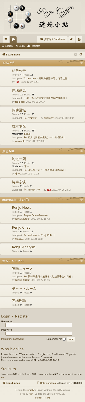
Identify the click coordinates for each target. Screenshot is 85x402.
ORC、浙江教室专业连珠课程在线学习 (44, 98)
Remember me (54, 339)
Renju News (21, 207)
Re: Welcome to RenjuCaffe (38, 235)
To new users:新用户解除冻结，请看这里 (45, 78)
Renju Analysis (24, 247)
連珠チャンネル (13, 261)
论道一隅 (19, 158)
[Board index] (42, 17)
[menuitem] (52, 39)
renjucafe (20, 141)
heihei (27, 134)
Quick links (6, 40)
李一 (26, 166)
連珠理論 (19, 300)
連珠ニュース (22, 268)
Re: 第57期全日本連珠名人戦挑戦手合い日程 (47, 276)
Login (22, 46)
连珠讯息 (19, 90)
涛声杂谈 (19, 181)
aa (2, 377)
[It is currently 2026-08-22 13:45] (75, 54)
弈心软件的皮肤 (32, 189)
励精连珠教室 (22, 218)
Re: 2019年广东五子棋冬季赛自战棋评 (44, 170)
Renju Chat (21, 227)
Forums (14, 40)
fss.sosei (20, 101)
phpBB (30, 390)
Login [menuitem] (72, 40)
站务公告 (19, 70)
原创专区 (8, 151)
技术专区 (19, 126)
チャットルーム (24, 288)
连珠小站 (8, 63)
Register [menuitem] (80, 40)
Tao (17, 82)
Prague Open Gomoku (36, 215)
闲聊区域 (19, 110)
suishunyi (49, 118)
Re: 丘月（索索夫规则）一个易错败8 (43, 137)
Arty (31, 394)
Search (9, 46)
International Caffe (16, 200)
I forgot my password (12, 339)
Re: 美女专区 (30, 118)
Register (35, 46)
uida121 (19, 238)
